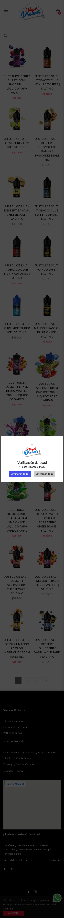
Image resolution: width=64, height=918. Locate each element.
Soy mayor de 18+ (20, 473)
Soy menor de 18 (44, 473)
